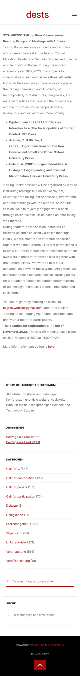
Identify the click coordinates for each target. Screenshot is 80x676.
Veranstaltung (16, 551)
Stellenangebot (17, 524)
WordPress (55, 645)
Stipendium (14, 533)
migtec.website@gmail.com (22, 308)
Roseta (38, 645)
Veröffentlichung (18, 560)
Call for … (13, 468)
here (51, 346)
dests (37, 14)
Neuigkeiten (14, 515)
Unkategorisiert (17, 542)
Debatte (12, 505)
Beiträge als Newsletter (23, 437)
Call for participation (20, 496)
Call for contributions (21, 478)
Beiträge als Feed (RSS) (23, 442)
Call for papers (16, 487)
